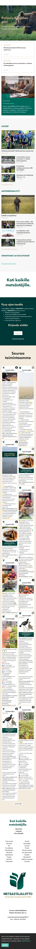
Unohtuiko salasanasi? (18, 339)
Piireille (27, 848)
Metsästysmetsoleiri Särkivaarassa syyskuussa (15, 49)
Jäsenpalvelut (27, 857)
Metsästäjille (27, 843)
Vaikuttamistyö (9, 850)
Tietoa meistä (9, 841)
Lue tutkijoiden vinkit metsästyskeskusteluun (23, 232)
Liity (9, 846)
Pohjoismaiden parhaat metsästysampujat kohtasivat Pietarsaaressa (25, 242)
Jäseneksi (18, 829)
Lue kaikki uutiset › (7, 184)
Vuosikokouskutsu (8, 103)
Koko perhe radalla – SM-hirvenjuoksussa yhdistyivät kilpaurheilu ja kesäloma (24, 223)
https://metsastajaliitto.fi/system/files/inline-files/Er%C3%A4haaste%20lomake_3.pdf (14, 509)
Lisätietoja (26, 941)
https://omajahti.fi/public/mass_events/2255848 (14, 612)
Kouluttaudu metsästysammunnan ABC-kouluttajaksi (24, 168)
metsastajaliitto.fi (23, 570)
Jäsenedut (9, 843)
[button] (10, 402)
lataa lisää (18, 803)
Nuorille (27, 841)
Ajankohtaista (9, 855)
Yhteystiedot (9, 861)
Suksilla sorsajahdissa (8, 215)
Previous (3, 96)
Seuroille (27, 846)
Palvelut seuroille (27, 850)
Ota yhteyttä (18, 833)
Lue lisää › (6, 54)
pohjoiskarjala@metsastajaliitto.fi (18, 917)
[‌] (17, 926)
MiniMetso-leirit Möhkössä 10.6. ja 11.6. (24, 176)
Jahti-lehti (9, 859)
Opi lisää (27, 861)
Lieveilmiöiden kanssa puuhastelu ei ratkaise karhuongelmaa (18, 64)
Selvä (5, 945)
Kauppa (9, 857)
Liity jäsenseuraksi (27, 852)
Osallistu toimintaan (27, 859)
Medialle (27, 855)
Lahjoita (18, 831)
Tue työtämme (9, 848)
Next (8, 96)
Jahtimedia (9, 852)
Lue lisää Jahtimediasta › (9, 249)
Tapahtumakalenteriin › (9, 263)
